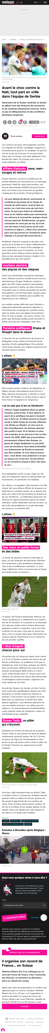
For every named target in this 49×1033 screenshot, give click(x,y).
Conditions (40, 1022)
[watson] (8, 2)
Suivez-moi (39, 136)
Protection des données (17, 1025)
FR (40, 2)
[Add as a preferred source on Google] (34, 122)
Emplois (20, 1022)
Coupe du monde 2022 (13, 824)
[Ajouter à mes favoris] (25, 122)
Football (13, 39)
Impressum (29, 1022)
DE (35, 2)
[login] (3, 1030)
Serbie (28, 824)
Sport (4, 39)
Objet (4, 900)
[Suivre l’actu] (43, 122)
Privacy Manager (34, 1025)
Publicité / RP (10, 1022)
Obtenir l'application (17, 1019)
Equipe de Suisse (30, 821)
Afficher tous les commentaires (24, 952)
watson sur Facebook (35, 1019)
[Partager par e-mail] (14, 122)
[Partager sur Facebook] (5, 122)
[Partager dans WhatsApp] (10, 122)
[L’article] (24, 984)
